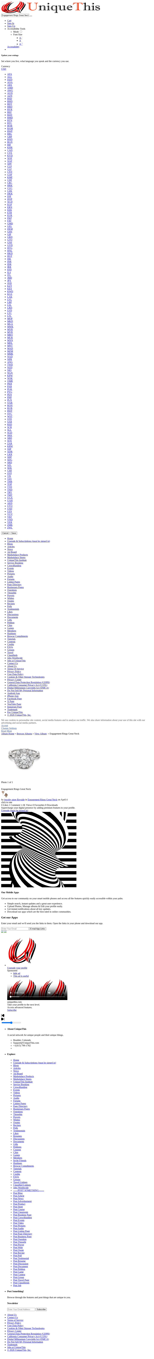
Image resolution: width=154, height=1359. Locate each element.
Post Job (17, 1285)
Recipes (17, 1125)
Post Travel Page (21, 1280)
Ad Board (18, 1073)
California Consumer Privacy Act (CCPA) (27, 1336)
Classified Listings (22, 1185)
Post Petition (19, 1269)
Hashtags (17, 1163)
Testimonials (19, 1130)
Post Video (18, 1223)
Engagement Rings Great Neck (42, 799)
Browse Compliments (23, 1166)
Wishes (16, 1119)
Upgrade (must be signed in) (14, 810)
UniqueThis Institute (23, 1081)
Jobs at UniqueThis (16, 1347)
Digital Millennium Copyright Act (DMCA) (28, 1339)
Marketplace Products (23, 1076)
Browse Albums (24, 733)
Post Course (19, 1209)
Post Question (19, 1239)
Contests (17, 1171)
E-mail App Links (37, 929)
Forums (16, 1100)
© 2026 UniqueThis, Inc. (19, 1350)
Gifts (15, 1144)
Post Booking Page (22, 1215)
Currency (5, 66)
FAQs (16, 1177)
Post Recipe (19, 1253)
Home (16, 1060)
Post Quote (18, 1250)
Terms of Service (15, 1320)
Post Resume (19, 1261)
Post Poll (17, 1255)
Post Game (18, 1272)
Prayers (16, 1117)
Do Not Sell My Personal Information (25, 1342)
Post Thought (19, 1242)
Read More (6, 731)
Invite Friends (19, 1160)
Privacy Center (14, 1331)
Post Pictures (19, 1225)
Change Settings (9, 728)
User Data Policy (15, 1325)
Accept (4, 725)
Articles (17, 1068)
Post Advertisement (22, 1201)
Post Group (18, 1277)
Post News (18, 1198)
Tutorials (17, 1168)
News (16, 1071)
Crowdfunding (20, 1087)
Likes (15, 1133)
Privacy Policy (14, 1323)
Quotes (16, 1122)
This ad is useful (21, 976)
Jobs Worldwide (21, 1187)
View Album (40, 733)
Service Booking (21, 1084)
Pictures (17, 1095)
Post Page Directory (22, 1234)
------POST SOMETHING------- (28, 1190)
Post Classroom (20, 1212)
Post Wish (18, 1247)
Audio (16, 1098)
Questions (18, 1111)
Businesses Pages (21, 1109)
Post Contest (19, 1274)
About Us (12, 1314)
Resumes (17, 1136)
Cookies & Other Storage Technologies (26, 1328)
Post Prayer (18, 1244)
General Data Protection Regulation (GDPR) (28, 1333)
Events (16, 1090)
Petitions (17, 1147)
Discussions (19, 1139)
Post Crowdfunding (22, 1217)
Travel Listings (20, 1182)
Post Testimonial (21, 1258)
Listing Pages (19, 1103)
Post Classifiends (21, 1282)
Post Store (18, 1206)
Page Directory (20, 1106)
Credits (16, 1174)
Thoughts (17, 1114)
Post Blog (18, 1193)
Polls (15, 1128)
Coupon (17, 1149)
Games (16, 1155)
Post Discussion (20, 1263)
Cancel (5, 533)
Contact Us (12, 1317)
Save (13, 533)
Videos (16, 1092)
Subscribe (12, 1010)
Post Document (20, 1266)
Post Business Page (22, 1236)
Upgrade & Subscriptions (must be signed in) (34, 1062)
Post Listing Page (21, 1231)
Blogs (16, 1065)
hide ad (16, 973)
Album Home (7, 733)
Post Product (19, 1204)
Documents (18, 1141)
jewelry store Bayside (14, 799)
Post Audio (18, 1228)
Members (17, 1158)
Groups (16, 1179)
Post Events (18, 1220)
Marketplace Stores (22, 1079)
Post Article (18, 1196)
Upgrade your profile (17, 968)
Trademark (12, 1344)
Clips (15, 1152)
